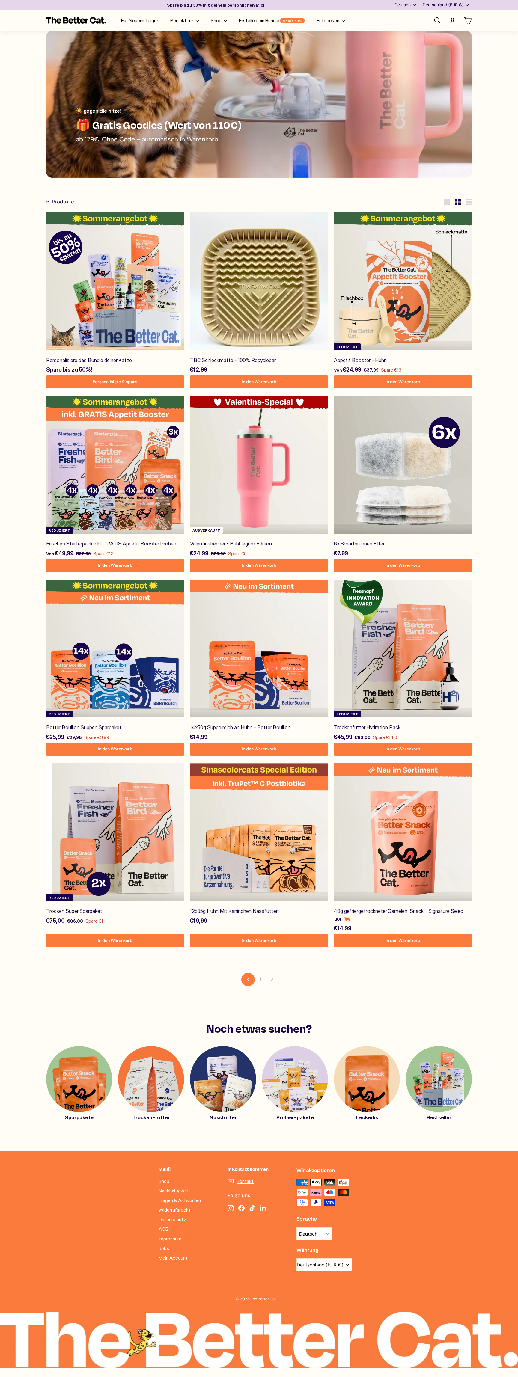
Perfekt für (182, 20)
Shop (216, 20)
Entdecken (328, 20)
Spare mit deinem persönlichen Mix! (215, 4)
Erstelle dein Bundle (270, 20)
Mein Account (173, 1257)
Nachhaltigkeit (174, 1190)
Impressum (170, 1238)
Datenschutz (172, 1219)
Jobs (164, 1248)
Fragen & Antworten (180, 1200)
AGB (163, 1229)
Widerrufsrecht (175, 1209)
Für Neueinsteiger (139, 20)
